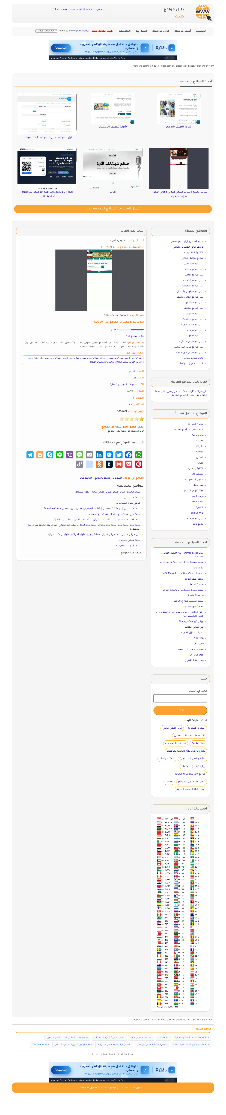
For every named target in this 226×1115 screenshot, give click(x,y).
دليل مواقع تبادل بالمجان (190, 291)
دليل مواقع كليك (194, 269)
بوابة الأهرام (197, 513)
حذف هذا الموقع (131, 553)
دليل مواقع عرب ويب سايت (189, 347)
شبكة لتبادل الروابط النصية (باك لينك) (191, 1045)
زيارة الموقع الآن (135, 336)
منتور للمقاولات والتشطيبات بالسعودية (182, 562)
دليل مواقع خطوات (193, 319)
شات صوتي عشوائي (129, 540)
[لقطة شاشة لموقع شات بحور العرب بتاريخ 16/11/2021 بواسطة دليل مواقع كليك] (99, 280)
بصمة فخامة (197, 584)
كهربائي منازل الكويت (192, 632)
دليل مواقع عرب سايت (191, 341)
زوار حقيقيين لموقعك (193, 766)
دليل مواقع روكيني (194, 314)
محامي (169, 782)
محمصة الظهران (194, 660)
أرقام (201, 463)
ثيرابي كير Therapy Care (191, 621)
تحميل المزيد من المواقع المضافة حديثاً (113, 209)
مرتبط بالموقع (102, 478)
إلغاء (114, 330)
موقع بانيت (198, 435)
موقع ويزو (198, 524)
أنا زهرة (200, 507)
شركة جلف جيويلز (194, 579)
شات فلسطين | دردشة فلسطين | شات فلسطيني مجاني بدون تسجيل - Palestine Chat (92, 508)
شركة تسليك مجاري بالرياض (188, 601)
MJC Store (198, 644)
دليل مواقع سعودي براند (190, 286)
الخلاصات (124, 31)
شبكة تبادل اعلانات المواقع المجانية (192, 1038)
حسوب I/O (198, 474)
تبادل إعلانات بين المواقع (191, 782)
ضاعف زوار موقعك (175, 743)
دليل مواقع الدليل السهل (190, 297)
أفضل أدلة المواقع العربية (191, 789)
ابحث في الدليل (198, 691)
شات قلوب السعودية (128, 545)
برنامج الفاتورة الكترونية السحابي (109, 1038)
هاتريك (200, 446)
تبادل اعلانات (198, 743)
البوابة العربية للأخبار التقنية (189, 430)
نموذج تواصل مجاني (193, 258)
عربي (134, 378)
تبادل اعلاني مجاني (194, 358)
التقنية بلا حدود (196, 468)
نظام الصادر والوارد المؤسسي (187, 241)
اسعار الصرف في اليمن (191, 649)
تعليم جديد (198, 441)
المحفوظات (86, 478)
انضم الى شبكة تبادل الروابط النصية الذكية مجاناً (113, 1054)
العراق (132, 371)
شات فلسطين (131, 497)
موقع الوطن (197, 502)
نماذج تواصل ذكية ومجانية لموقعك (186, 751)
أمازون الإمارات (196, 424)
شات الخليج (163, 1038)
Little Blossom (196, 595)
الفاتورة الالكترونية (194, 252)
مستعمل (198, 485)
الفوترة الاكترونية (196, 728)
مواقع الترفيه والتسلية (122, 384)
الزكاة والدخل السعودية (192, 758)
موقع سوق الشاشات (128, 503)
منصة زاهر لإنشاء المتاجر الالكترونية (114, 1045)
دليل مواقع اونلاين (194, 275)
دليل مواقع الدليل (194, 264)
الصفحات (117, 478)
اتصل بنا (141, 31)
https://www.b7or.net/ (116, 315)
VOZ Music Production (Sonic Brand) (183, 573)
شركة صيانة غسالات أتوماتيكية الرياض (183, 590)
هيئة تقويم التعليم (194, 491)
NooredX (199, 638)
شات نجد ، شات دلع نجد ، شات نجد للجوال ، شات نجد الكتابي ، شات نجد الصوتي (96, 519)
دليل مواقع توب (195, 336)
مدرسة (200, 452)
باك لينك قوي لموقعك (191, 363)
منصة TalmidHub (40, 1045)
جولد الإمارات (196, 655)
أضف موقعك (182, 31)
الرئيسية (201, 31)
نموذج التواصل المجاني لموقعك (152, 1045)
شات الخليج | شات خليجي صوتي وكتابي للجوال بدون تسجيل (107, 492)
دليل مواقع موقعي (193, 308)
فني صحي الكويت (194, 627)
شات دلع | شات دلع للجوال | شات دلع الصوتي (114, 514)
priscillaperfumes (194, 607)
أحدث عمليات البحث (195, 720)
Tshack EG (198, 568)
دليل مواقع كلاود (194, 330)
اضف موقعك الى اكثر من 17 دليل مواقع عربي (67, 1038)
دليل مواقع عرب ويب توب (190, 352)
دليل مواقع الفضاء (193, 280)
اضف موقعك (166, 758)
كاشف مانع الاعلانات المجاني (188, 247)
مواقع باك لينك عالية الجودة (190, 774)
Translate (84, 31)
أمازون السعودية (194, 479)
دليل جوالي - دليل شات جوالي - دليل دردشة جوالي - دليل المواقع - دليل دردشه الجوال (94, 534)
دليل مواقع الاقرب (194, 302)
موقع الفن (198, 496)
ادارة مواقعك (160, 31)
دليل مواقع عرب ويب (192, 325)
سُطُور (200, 457)
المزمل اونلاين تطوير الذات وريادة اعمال (73, 1045)
